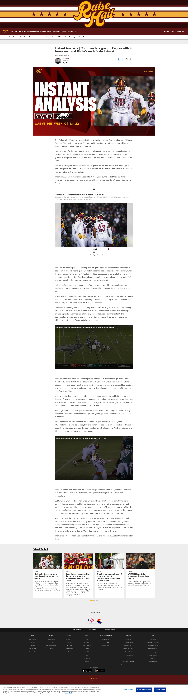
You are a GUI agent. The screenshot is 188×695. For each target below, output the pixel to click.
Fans (69, 652)
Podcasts (51, 648)
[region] (94, 689)
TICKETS (128, 635)
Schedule (86, 642)
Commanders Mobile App (153, 642)
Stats (86, 655)
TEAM (86, 635)
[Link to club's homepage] (5, 31)
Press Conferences (51, 645)
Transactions (87, 658)
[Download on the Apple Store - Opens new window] (87, 671)
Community (32, 652)
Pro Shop (152, 658)
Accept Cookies (160, 689)
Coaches (87, 648)
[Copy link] (130, 59)
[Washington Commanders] (94, 679)
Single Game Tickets (128, 648)
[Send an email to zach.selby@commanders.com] (67, 63)
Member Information (128, 661)
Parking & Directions (106, 639)
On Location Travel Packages (128, 664)
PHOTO (69, 635)
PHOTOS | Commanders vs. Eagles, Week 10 (79, 194)
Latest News (32, 639)
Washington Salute (153, 645)
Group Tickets (128, 652)
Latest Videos (51, 639)
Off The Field (32, 645)
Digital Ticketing (128, 655)
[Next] (108, 249)
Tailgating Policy (106, 645)
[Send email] (126, 60)
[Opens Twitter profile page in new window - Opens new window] (64, 63)
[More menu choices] (75, 31)
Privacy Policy (69, 693)
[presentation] (154, 601)
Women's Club (153, 655)
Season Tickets (129, 642)
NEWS (32, 635)
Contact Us (153, 639)
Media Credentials (152, 661)
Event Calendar (87, 645)
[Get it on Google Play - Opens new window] (100, 671)
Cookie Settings (128, 689)
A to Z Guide (106, 642)
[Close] (185, 689)
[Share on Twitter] (122, 60)
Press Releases (32, 648)
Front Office (87, 652)
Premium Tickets (128, 645)
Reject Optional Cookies (144, 689)
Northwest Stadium (106, 635)
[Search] (163, 31)
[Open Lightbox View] (94, 230)
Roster (87, 639)
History (87, 661)
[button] (94, 346)
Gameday (32, 642)
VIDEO (51, 635)
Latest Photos (69, 639)
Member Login (128, 639)
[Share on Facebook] (118, 60)
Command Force (152, 648)
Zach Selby (66, 58)
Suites (128, 658)
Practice (69, 645)
